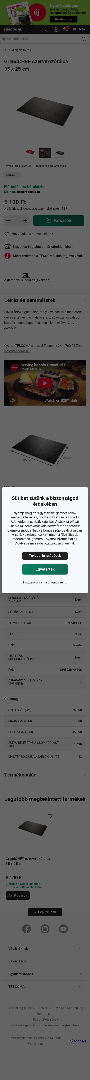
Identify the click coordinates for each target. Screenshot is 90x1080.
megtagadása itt (55, 582)
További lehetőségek (45, 556)
